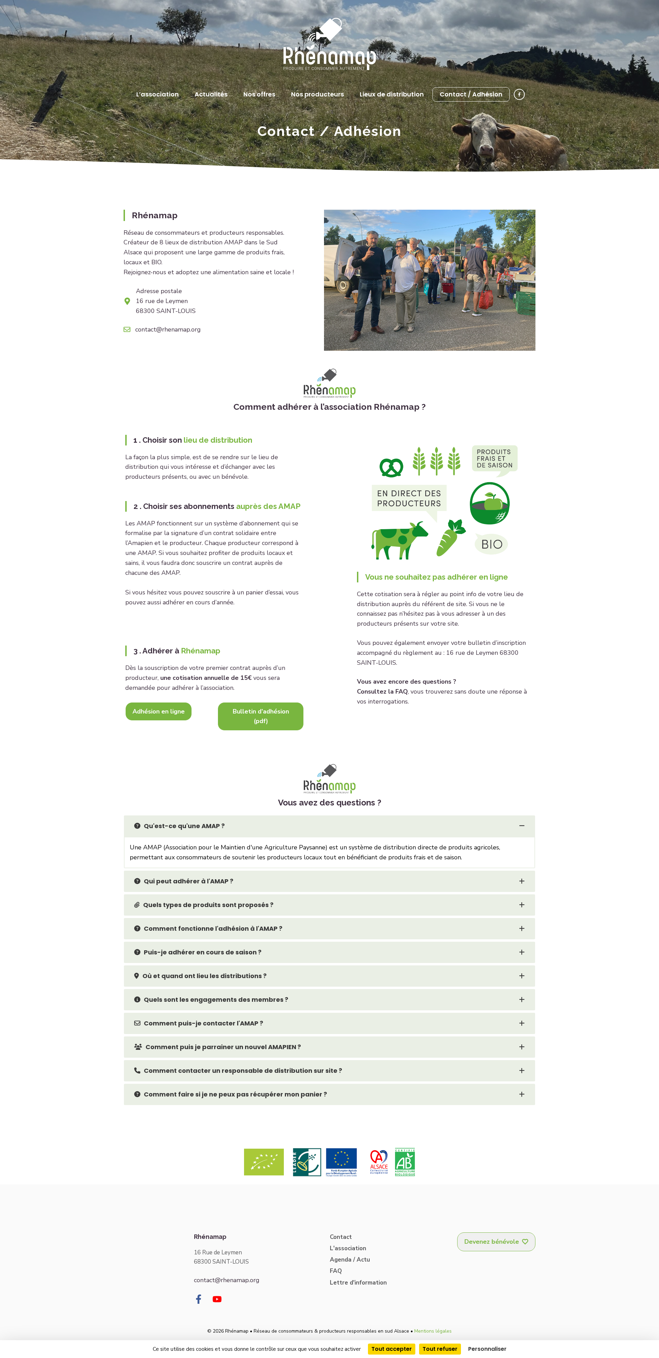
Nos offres (259, 94)
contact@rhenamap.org (168, 329)
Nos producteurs (317, 94)
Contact (341, 1237)
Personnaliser (487, 1349)
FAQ (336, 1271)
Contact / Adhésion (471, 94)
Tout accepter (391, 1349)
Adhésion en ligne (158, 711)
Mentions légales (433, 1331)
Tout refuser (440, 1349)
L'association (348, 1248)
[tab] (329, 826)
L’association (157, 94)
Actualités (211, 94)
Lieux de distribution (392, 94)
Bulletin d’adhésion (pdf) (261, 716)
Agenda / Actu (350, 1260)
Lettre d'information (358, 1283)
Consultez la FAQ (382, 691)
